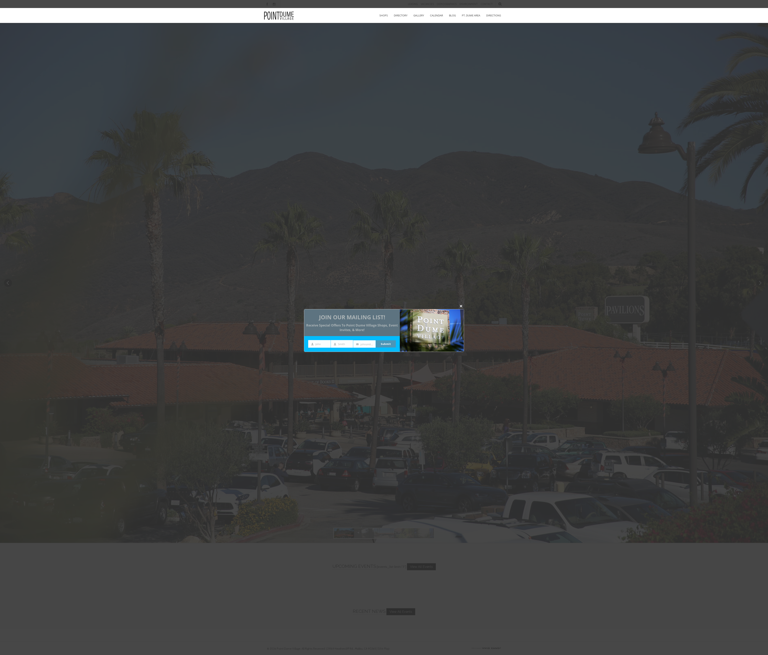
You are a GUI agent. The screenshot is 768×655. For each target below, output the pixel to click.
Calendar (436, 15)
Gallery (418, 15)
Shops (383, 15)
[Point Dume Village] (279, 15)
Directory (400, 15)
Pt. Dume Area (471, 15)
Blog (452, 15)
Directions (493, 15)
